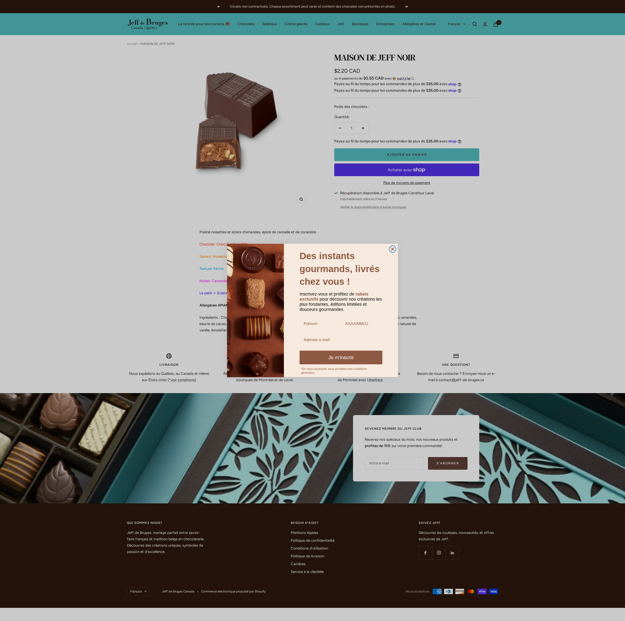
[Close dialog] (392, 249)
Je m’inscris (341, 357)
